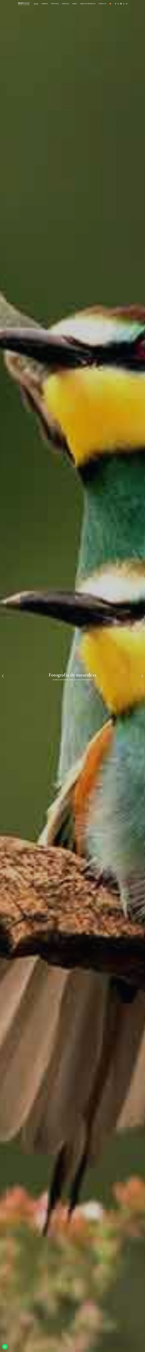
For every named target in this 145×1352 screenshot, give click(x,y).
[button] (3, 676)
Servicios (65, 4)
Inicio (36, 4)
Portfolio (55, 4)
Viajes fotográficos (87, 4)
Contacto (102, 4)
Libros (74, 4)
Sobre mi (44, 4)
